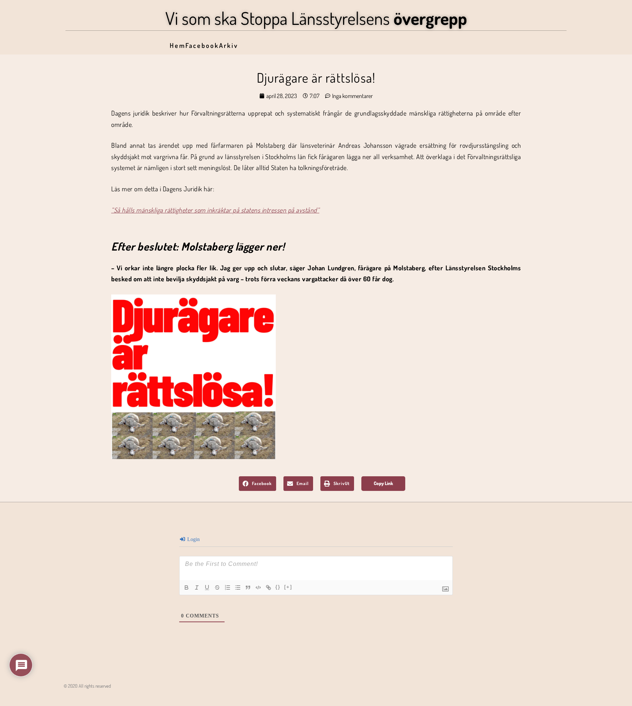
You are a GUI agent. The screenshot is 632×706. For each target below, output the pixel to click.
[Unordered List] (238, 587)
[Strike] (217, 587)
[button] (257, 483)
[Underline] (207, 587)
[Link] (268, 587)
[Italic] (197, 587)
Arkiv (228, 45)
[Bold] (186, 587)
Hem (177, 45)
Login (193, 539)
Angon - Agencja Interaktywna (80, 697)
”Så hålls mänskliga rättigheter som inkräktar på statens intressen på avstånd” (215, 210)
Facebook (202, 45)
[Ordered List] (227, 587)
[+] (288, 587)
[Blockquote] (248, 587)
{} (278, 587)
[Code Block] (258, 587)
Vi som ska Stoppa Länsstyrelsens (316, 18)
